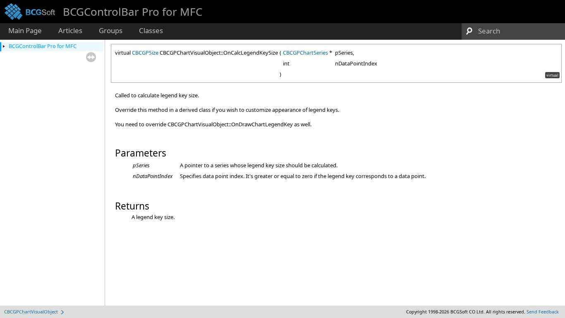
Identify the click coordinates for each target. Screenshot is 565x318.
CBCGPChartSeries (305, 52)
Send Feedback (543, 312)
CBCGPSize (145, 52)
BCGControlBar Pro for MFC (43, 46)
